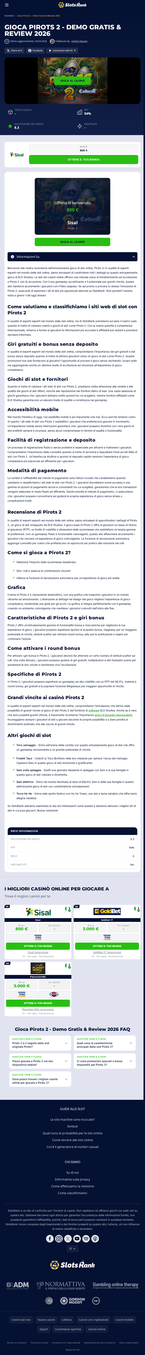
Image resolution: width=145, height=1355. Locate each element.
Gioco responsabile (127, 1347)
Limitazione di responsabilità (65, 1347)
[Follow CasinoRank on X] (67, 1243)
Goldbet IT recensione (107, 952)
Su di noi (72, 1177)
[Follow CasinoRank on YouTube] (76, 1243)
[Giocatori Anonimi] (48, 1305)
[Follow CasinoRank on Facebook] (49, 1243)
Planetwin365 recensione (38, 1009)
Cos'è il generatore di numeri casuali (72, 1151)
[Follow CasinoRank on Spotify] (85, 1243)
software (94, 710)
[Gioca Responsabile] (115, 1290)
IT (70, 1253)
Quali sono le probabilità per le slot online (72, 1138)
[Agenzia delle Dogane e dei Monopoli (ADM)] (17, 1290)
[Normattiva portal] (60, 1290)
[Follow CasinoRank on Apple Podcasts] (94, 1243)
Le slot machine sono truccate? (72, 1124)
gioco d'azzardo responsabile (113, 715)
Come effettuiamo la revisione (71, 1191)
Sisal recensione (38, 952)
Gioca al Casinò (72, 80)
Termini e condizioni (16, 1347)
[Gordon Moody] (71, 1305)
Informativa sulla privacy (71, 1184)
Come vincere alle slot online (71, 1144)
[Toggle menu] (7, 5)
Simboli (71, 1131)
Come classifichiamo (71, 1197)
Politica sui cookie (39, 1347)
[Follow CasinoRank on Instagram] (58, 1243)
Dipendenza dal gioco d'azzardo (98, 1347)
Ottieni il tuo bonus (83, 159)
